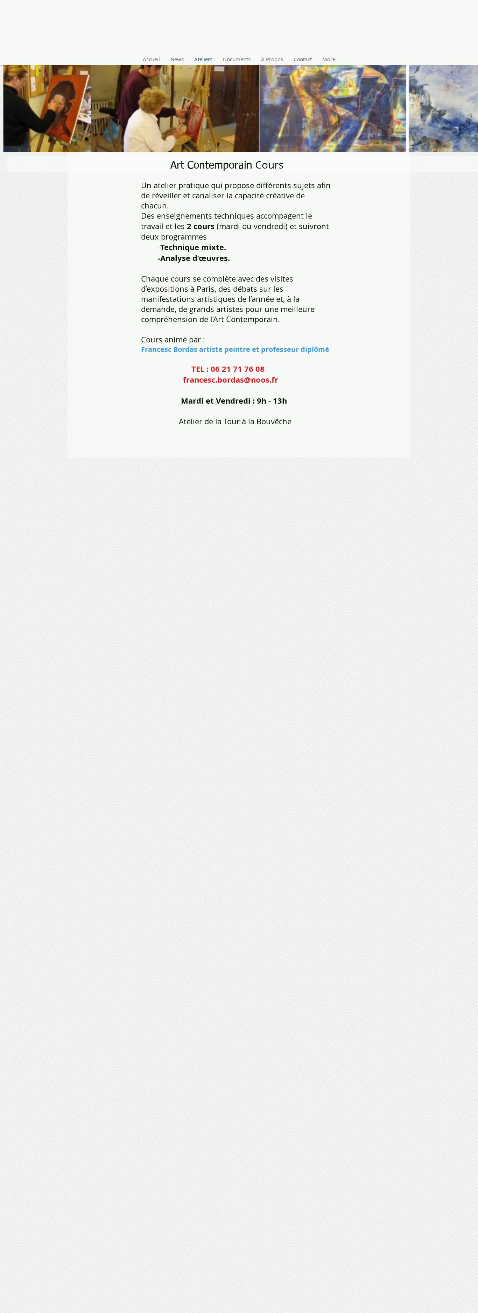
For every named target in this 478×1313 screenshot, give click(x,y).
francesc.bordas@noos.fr (230, 379)
